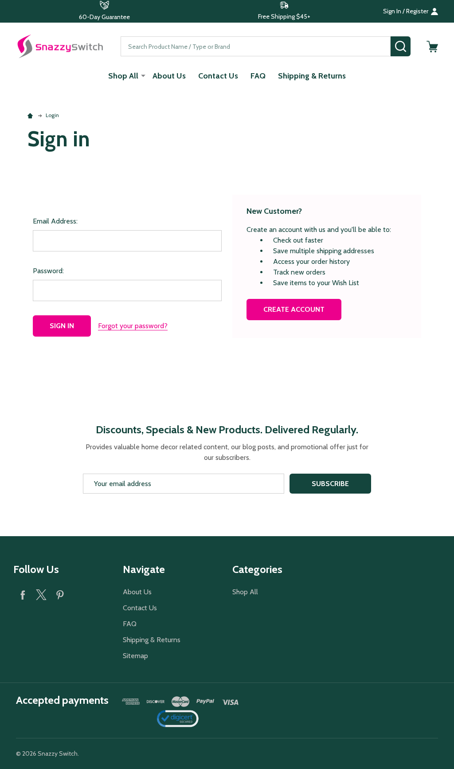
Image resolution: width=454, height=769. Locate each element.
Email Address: (55, 221)
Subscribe (330, 483)
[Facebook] (22, 595)
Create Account (294, 309)
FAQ (258, 76)
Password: (48, 271)
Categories (257, 569)
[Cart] (432, 46)
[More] (143, 75)
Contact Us (218, 76)
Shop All (123, 76)
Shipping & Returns (312, 76)
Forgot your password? (133, 326)
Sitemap (135, 655)
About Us (169, 76)
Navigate (144, 569)
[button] (104, 11)
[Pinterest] (60, 595)
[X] (41, 595)
